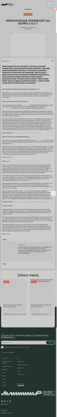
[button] (55, 9)
